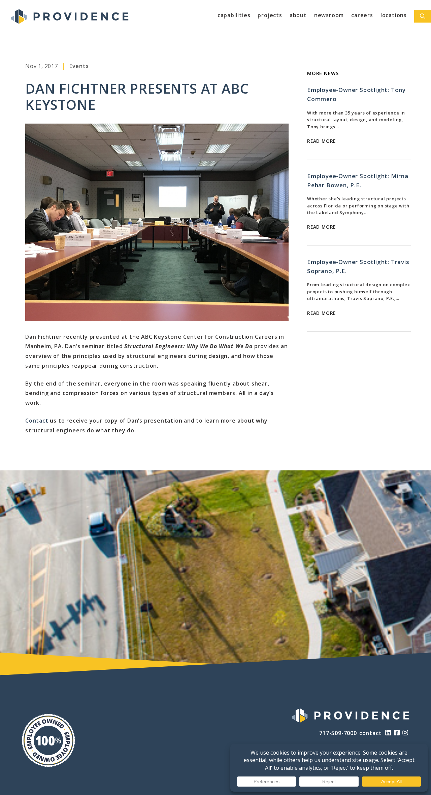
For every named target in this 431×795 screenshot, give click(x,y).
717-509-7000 (338, 733)
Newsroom (329, 15)
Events (79, 66)
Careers (362, 15)
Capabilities (234, 15)
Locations (393, 15)
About (298, 15)
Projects (270, 15)
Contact (36, 420)
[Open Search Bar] (422, 16)
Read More (321, 141)
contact (370, 733)
